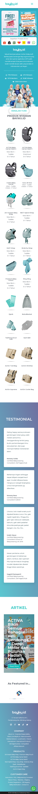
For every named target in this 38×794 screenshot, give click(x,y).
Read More (14, 666)
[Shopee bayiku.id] (4, 44)
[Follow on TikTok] (23, 724)
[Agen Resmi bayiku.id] (29, 44)
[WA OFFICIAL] (34, 44)
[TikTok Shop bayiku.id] (9, 44)
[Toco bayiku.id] (24, 44)
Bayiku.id (17, 792)
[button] (7, 34)
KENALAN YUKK (19, 111)
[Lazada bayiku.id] (19, 44)
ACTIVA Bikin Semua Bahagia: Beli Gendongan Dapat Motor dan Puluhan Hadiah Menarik (18, 640)
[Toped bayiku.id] (14, 44)
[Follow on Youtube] (19, 724)
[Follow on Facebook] (15, 724)
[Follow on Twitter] (27, 724)
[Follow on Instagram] (11, 724)
